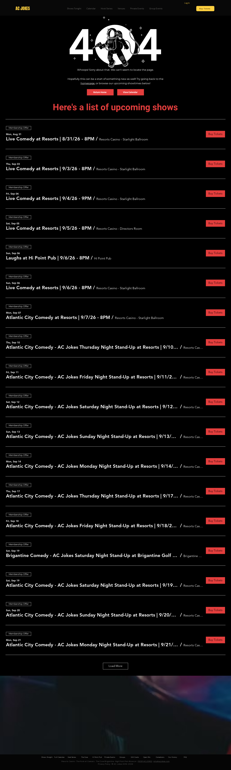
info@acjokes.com (161, 761)
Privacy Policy (104, 764)
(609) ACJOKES (145, 761)
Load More (115, 666)
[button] (50, 139)
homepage (88, 83)
